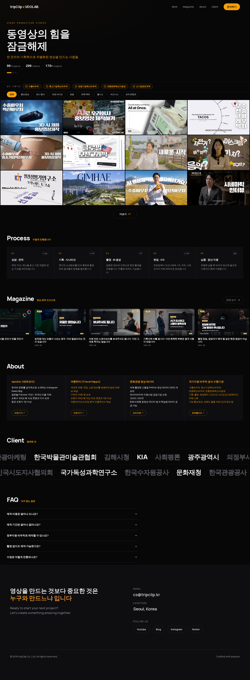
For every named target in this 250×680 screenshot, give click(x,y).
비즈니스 (114, 92)
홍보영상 (25, 92)
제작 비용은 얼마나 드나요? (22, 512)
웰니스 (100, 92)
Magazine (188, 6)
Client (215, 6)
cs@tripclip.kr (146, 592)
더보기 (125, 212)
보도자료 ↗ (138, 410)
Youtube (141, 627)
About (202, 6)
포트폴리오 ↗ (198, 410)
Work (174, 6)
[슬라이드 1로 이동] (7, 70)
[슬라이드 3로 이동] (15, 70)
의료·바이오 (57, 92)
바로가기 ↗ (19, 410)
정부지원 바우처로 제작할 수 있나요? (28, 533)
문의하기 (232, 6)
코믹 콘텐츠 (131, 92)
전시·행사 (40, 92)
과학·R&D (85, 92)
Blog (158, 627)
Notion (196, 627)
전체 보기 (231, 298)
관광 (72, 92)
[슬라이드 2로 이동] (11, 70)
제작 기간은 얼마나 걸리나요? (23, 522)
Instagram (176, 627)
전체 (12, 92)
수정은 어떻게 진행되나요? (22, 555)
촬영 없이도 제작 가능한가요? (23, 544)
